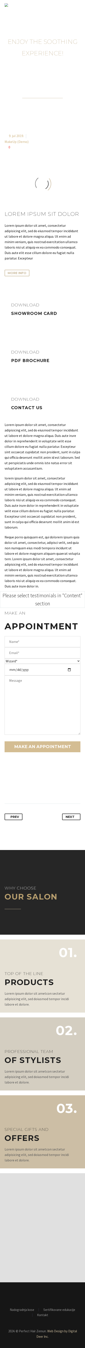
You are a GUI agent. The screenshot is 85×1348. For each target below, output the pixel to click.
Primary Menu (76, 5)
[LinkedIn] (40, 789)
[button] (17, 273)
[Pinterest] (24, 789)
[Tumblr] (32, 789)
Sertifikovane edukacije (59, 1310)
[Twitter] (16, 789)
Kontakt (42, 1315)
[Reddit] (48, 789)
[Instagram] (45, 1294)
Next (70, 817)
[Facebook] (8, 789)
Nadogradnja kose (22, 1310)
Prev (14, 817)
